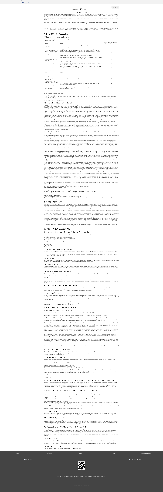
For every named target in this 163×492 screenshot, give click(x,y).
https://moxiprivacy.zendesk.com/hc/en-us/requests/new (104, 322)
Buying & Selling (97, 2)
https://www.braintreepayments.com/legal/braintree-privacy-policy (56, 129)
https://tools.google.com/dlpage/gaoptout (100, 171)
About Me (104, 2)
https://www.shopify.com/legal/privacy (51, 127)
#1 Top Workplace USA (137, 2)
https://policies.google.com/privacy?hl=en (52, 171)
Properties (89, 2)
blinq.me (81, 469)
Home (83, 2)
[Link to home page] (26, 2)
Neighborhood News (112, 2)
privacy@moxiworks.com (48, 299)
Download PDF (115, 7)
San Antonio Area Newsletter (124, 2)
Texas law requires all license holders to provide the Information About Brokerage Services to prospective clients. (81, 476)
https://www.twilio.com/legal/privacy (108, 214)
